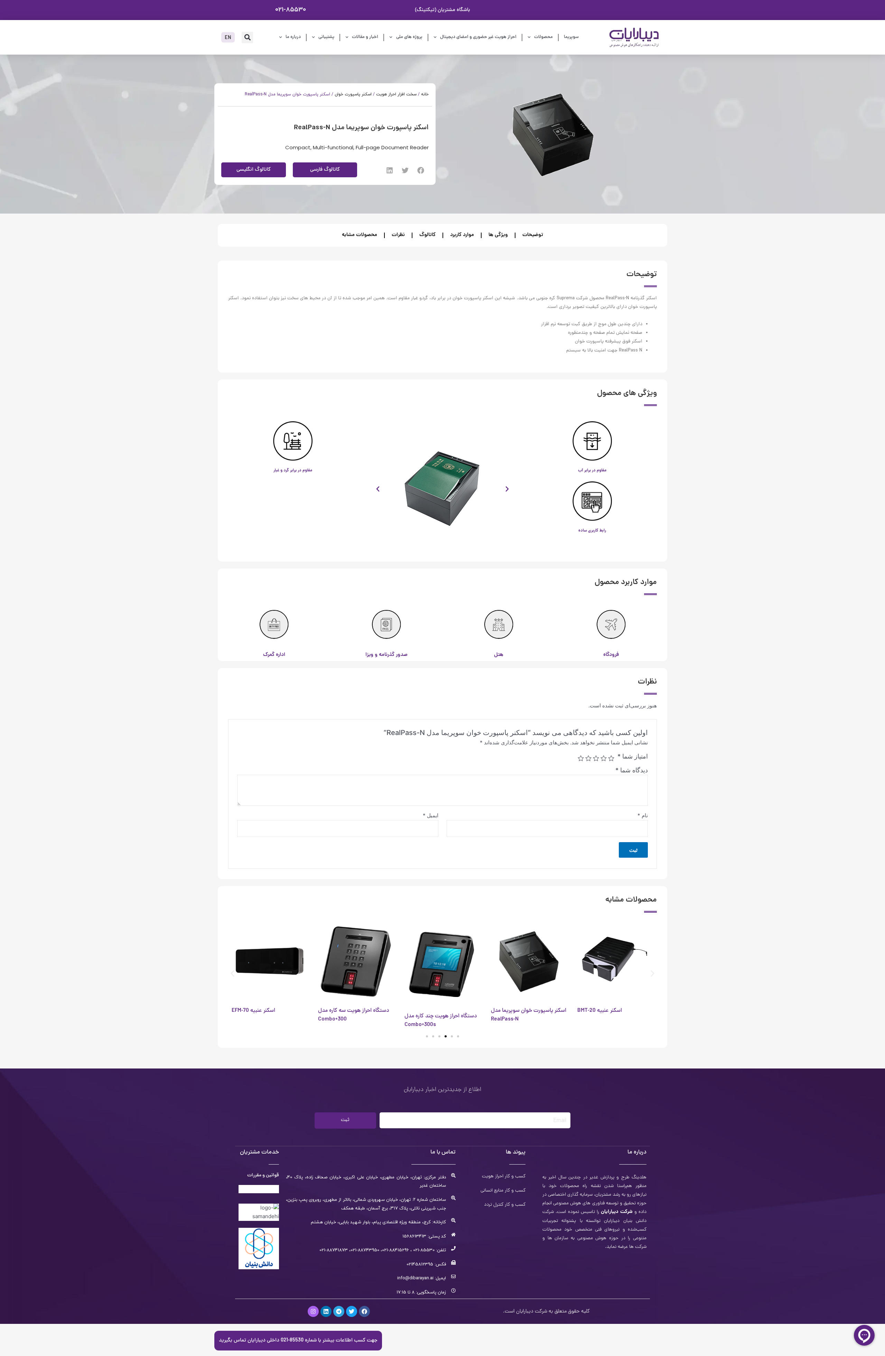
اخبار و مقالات (365, 37)
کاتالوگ (427, 235)
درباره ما (293, 37)
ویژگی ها (498, 235)
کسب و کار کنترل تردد (504, 1205)
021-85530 (290, 10)
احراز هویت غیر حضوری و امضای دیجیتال (478, 37)
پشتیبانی (326, 37)
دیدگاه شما (631, 770)
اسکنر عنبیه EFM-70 (253, 1011)
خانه (425, 94)
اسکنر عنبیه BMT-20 (599, 1011)
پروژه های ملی (409, 37)
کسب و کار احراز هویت (503, 1176)
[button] (247, 37)
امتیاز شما (632, 756)
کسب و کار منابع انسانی (503, 1190)
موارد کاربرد (462, 235)
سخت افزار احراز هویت (396, 94)
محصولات (543, 37)
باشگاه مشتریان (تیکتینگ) (442, 10)
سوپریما (571, 37)
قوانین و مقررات (263, 1175)
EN (228, 38)
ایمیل (430, 815)
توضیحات (532, 235)
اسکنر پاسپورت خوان (353, 94)
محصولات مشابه (359, 235)
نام (642, 815)
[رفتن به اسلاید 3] (446, 1036)
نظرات (398, 235)
